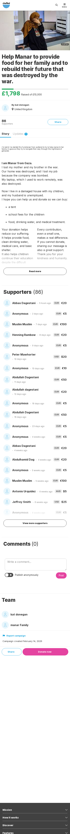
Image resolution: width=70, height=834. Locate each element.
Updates (20, 133)
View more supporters (35, 523)
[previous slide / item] (4, 31)
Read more (35, 271)
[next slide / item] (66, 31)
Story (5, 133)
